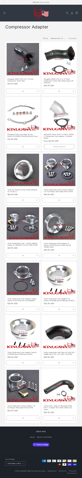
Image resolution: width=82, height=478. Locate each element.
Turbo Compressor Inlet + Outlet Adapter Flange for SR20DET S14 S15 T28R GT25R (22, 244)
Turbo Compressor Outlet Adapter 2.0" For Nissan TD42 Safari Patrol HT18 (21, 407)
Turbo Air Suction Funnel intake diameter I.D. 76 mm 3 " (22, 190)
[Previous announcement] (4, 2)
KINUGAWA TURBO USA (27, 471)
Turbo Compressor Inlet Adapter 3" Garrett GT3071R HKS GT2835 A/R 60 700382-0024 (57, 245)
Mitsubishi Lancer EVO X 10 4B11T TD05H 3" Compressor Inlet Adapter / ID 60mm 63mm (59, 136)
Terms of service (72, 473)
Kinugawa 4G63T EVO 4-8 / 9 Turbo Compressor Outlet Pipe (20, 80)
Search (32, 437)
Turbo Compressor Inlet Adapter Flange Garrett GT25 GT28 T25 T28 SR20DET (21, 299)
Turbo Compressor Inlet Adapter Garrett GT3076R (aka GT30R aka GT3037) (22, 353)
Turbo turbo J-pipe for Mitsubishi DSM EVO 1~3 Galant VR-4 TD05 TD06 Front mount (58, 407)
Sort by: (45, 38)
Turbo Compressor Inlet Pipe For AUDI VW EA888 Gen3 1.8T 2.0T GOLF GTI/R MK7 (59, 353)
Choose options (59, 146)
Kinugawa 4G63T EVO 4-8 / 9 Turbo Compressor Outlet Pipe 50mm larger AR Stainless (58, 80)
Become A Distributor (44, 437)
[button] (4, 13)
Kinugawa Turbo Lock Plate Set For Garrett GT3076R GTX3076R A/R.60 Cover (22, 135)
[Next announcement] (77, 2)
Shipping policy (52, 471)
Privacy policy (73, 471)
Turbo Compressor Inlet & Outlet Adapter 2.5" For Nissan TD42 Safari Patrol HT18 (59, 190)
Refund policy (63, 471)
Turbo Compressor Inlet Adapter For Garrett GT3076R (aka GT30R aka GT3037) (59, 299)
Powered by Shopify (39, 471)
